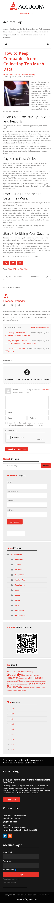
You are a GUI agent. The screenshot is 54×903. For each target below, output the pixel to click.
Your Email (7, 852)
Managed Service (36, 681)
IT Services (10, 672)
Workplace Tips (22, 678)
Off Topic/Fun (19, 610)
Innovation (16, 684)
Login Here (45, 390)
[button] (48, 44)
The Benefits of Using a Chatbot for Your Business (40, 277)
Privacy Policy (44, 895)
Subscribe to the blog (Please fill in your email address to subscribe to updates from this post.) (27, 424)
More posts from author (40, 327)
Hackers (10, 684)
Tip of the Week (20, 580)
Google (44, 681)
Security (17, 74)
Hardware (28, 681)
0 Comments (28, 77)
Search (46, 466)
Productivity (12, 678)
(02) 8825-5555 (26, 13)
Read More (11, 800)
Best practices (20, 575)
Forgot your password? (11, 879)
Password (7, 861)
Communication (17, 690)
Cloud (17, 590)
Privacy (16, 269)
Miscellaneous (20, 585)
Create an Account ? (10, 882)
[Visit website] (4, 305)
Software (38, 687)
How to (17, 595)
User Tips (24, 269)
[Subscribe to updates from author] (12, 305)
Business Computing (25, 672)
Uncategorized (20, 615)
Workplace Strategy (29, 687)
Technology (19, 559)
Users (15, 672)
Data (10, 269)
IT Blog (17, 600)
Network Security (12, 681)
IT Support (21, 681)
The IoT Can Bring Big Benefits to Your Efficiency (18, 277)
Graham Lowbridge (29, 74)
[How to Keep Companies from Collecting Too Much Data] (16, 93)
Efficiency (36, 675)
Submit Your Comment (16, 449)
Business (18, 570)
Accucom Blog (8, 74)
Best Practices (35, 678)
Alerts (17, 605)
